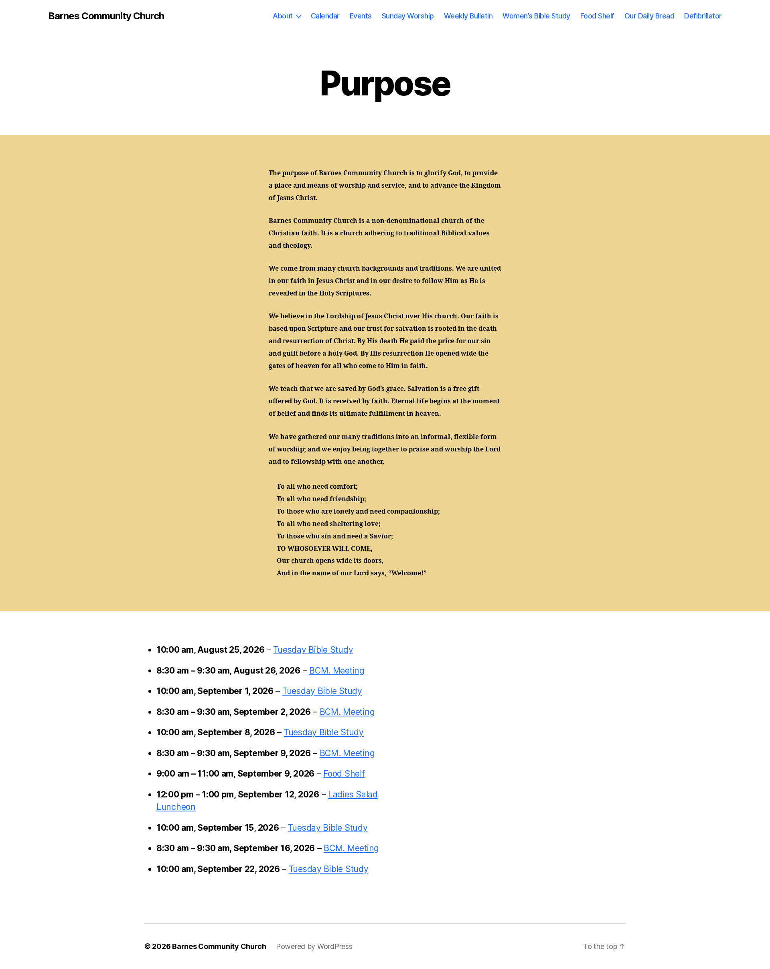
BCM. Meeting (337, 671)
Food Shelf (597, 16)
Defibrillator (703, 16)
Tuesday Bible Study (313, 650)
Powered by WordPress (314, 946)
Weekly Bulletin (468, 16)
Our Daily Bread (649, 16)
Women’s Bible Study (536, 16)
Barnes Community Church (106, 16)
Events (361, 16)
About (283, 16)
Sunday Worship (408, 16)
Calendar (325, 16)
